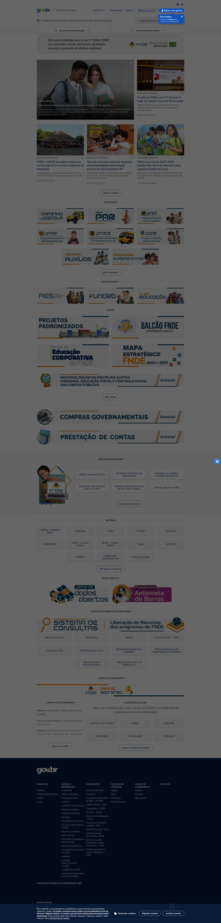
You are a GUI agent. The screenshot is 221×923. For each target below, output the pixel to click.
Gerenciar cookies (127, 913)
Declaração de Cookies (59, 918)
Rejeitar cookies (150, 913)
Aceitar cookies (173, 913)
